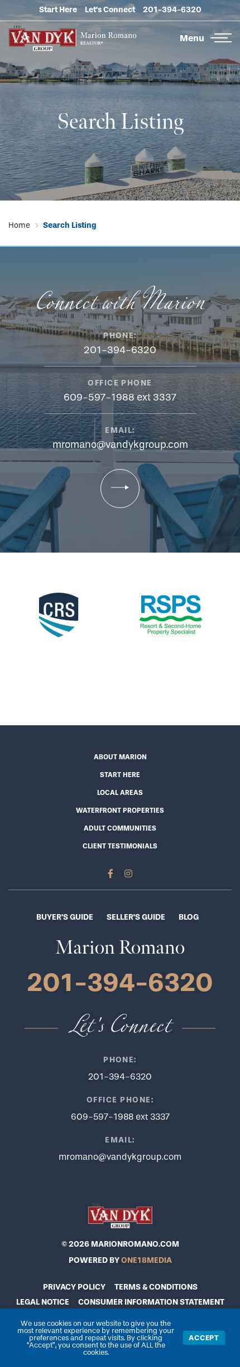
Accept (204, 1338)
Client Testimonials (120, 846)
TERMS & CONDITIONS (156, 1287)
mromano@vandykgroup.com (120, 445)
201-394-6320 (172, 9)
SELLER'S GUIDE (136, 917)
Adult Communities (120, 828)
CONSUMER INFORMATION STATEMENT (151, 1302)
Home (19, 225)
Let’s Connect (110, 9)
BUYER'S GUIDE (64, 917)
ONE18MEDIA (146, 1260)
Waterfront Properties (120, 810)
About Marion (120, 757)
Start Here (58, 9)
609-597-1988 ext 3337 (120, 397)
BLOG (189, 917)
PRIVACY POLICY (74, 1287)
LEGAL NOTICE (42, 1302)
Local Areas (120, 793)
